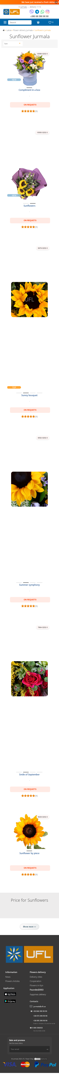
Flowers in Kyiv (36, 985)
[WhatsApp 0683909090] (43, 12)
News (7, 976)
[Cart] (38, 22)
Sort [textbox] (6, 43)
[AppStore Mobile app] (10, 993)
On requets (30, 105)
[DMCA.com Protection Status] (41, 1059)
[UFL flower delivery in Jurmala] (11, 11)
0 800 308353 (37, 1028)
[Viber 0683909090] (32, 12)
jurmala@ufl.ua (39, 1006)
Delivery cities (36, 976)
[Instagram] (47, 12)
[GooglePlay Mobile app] (10, 1000)
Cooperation (35, 981)
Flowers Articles (12, 981)
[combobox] (12, 43)
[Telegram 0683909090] (37, 12)
